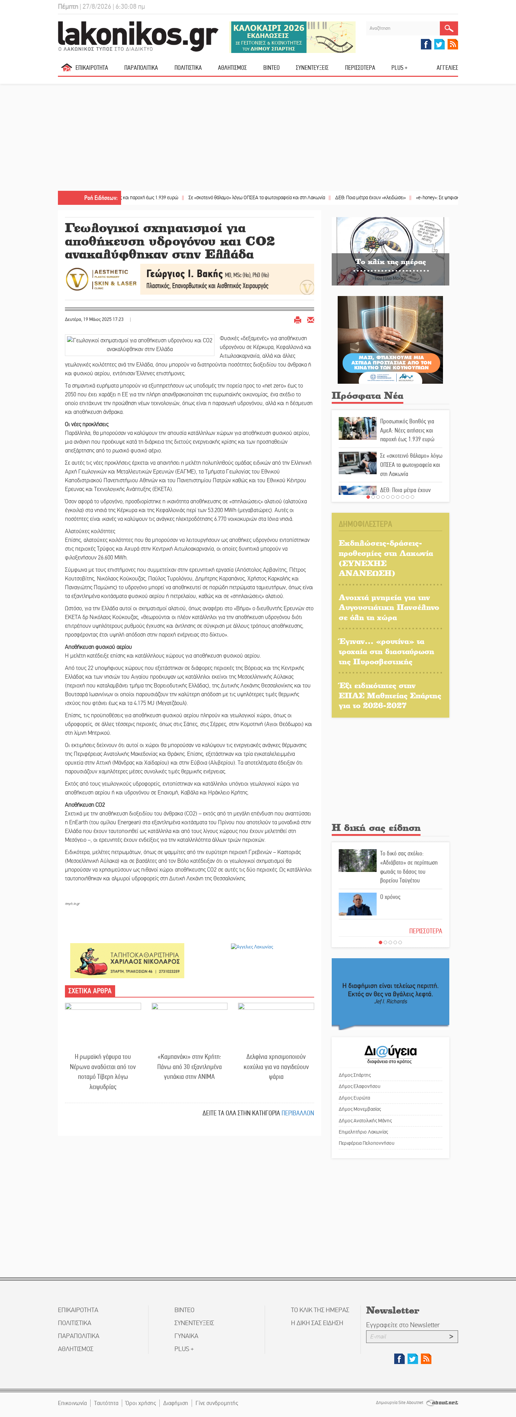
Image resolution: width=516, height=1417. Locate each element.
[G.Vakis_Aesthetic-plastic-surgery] (189, 278)
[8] (402, 497)
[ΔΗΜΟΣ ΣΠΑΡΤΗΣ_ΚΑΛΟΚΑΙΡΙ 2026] (292, 37)
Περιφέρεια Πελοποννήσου (367, 1143)
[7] (397, 497)
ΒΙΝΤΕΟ (271, 68)
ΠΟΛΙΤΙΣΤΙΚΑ (188, 68)
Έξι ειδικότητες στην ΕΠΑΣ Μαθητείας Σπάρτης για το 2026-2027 (390, 695)
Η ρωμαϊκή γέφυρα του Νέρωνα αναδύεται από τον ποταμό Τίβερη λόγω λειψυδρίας (103, 1072)
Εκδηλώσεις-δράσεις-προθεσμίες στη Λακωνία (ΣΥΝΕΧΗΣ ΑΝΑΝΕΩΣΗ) (386, 557)
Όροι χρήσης (141, 1403)
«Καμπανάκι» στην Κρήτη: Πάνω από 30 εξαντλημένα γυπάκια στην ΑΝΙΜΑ (189, 1067)
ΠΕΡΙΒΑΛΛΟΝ (298, 1113)
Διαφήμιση (175, 1403)
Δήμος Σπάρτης (355, 1075)
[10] (412, 497)
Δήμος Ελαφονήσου (360, 1086)
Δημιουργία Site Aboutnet (400, 1402)
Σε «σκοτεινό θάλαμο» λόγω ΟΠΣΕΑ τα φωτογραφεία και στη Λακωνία (217, 198)
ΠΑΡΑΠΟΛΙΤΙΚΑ (141, 68)
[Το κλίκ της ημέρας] (390, 251)
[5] (388, 497)
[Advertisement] (258, 138)
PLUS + (399, 68)
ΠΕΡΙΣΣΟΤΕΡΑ (425, 931)
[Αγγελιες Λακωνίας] (252, 946)
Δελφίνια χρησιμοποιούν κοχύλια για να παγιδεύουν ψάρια (276, 1067)
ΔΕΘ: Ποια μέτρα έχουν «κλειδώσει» (331, 198)
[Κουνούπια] (390, 339)
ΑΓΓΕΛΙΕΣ (447, 68)
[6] (393, 497)
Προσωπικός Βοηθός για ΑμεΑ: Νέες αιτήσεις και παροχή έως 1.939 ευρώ (407, 430)
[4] (383, 497)
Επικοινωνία (72, 1403)
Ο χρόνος (390, 897)
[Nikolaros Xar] (127, 960)
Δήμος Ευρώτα (354, 1098)
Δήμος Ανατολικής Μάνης (365, 1120)
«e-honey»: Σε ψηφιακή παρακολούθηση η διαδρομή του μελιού (439, 198)
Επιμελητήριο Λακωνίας (363, 1132)
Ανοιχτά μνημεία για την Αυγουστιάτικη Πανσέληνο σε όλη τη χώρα (389, 607)
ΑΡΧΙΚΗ (66, 70)
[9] (407, 497)
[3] (378, 497)
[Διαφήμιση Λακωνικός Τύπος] (390, 994)
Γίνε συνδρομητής (217, 1403)
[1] (368, 497)
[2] (373, 497)
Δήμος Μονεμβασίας (360, 1109)
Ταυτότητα (106, 1403)
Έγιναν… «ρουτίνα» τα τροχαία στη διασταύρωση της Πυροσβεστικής (386, 651)
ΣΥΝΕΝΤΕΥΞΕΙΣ (312, 68)
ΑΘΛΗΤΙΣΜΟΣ (232, 68)
